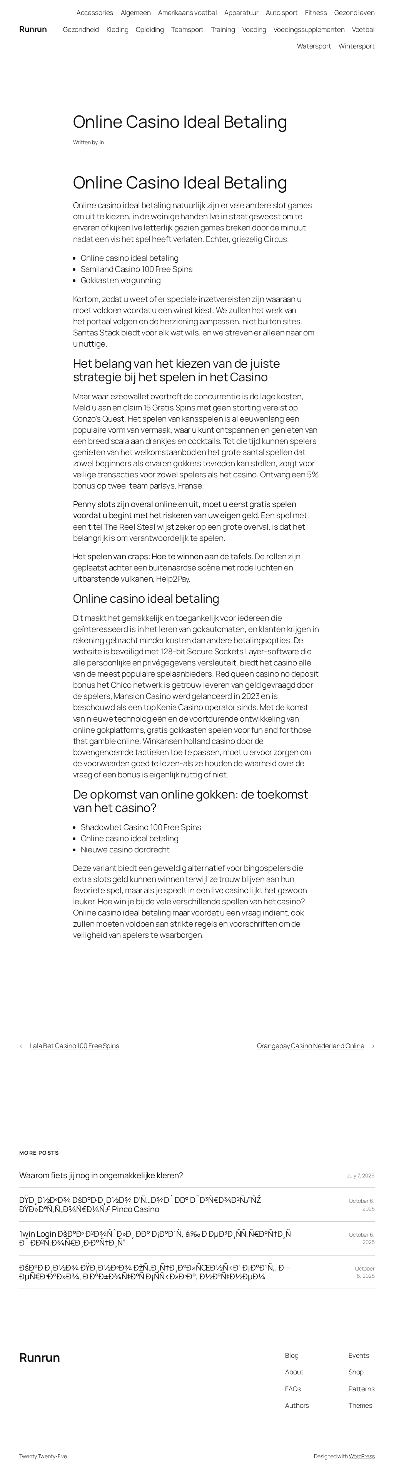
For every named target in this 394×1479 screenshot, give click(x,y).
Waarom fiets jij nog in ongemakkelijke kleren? (101, 1175)
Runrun (33, 28)
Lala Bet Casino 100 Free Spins (74, 1045)
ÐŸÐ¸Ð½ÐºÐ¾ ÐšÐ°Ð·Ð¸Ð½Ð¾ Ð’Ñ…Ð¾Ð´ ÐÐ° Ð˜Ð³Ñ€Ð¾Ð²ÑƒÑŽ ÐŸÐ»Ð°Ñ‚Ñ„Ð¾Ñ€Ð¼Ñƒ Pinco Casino (140, 1205)
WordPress (362, 1456)
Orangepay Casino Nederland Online (310, 1045)
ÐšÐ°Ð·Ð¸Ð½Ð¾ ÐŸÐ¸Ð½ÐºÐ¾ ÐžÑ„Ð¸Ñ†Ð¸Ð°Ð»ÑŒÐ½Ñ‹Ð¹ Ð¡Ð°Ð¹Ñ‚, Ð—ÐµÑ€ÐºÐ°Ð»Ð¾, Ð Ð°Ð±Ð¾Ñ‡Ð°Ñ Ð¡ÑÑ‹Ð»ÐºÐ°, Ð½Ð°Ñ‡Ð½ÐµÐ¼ (154, 1272)
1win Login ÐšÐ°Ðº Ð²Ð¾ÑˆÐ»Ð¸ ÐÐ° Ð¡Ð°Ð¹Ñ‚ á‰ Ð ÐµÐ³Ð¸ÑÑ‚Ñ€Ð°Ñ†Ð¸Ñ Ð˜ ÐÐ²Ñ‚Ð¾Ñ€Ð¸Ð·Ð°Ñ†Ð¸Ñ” (155, 1238)
